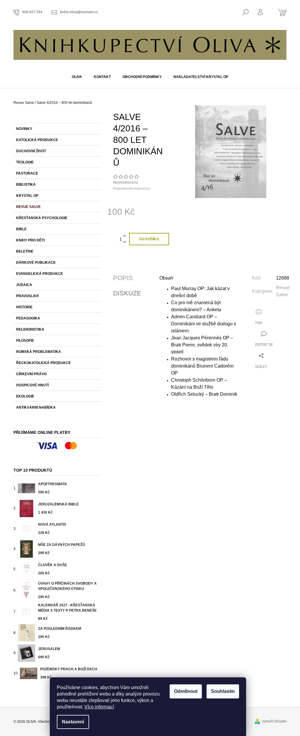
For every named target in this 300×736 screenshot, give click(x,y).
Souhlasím (223, 691)
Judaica (24, 285)
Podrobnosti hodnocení (131, 189)
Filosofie (25, 341)
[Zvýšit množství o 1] (124, 236)
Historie (24, 307)
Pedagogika (28, 318)
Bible (21, 229)
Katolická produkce (37, 140)
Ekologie (25, 396)
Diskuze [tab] (127, 293)
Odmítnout (185, 691)
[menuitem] (77, 77)
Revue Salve (28, 207)
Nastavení (73, 721)
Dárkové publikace (36, 262)
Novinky (24, 129)
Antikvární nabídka (36, 407)
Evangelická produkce (39, 274)
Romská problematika (38, 352)
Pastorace (27, 173)
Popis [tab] (123, 278)
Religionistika (30, 329)
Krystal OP (27, 196)
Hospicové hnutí (32, 385)
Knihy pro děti (30, 240)
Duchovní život (31, 151)
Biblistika (26, 184)
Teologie (25, 162)
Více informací (99, 706)
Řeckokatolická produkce (43, 363)
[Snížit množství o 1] (124, 242)
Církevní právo (31, 374)
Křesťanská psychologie (41, 218)
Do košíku (149, 239)
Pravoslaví (27, 296)
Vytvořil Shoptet (274, 721)
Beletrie (24, 251)
